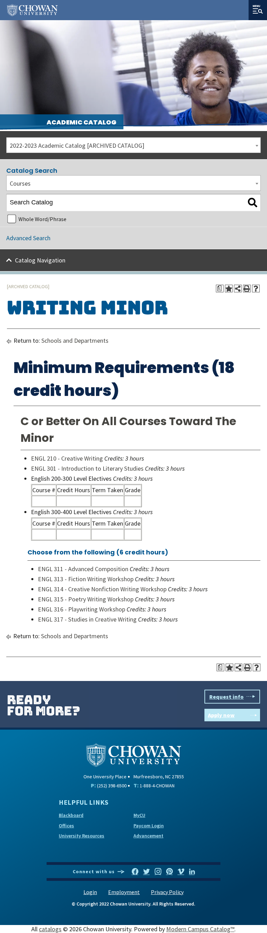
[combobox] (133, 145)
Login (90, 892)
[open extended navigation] (258, 10)
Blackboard (71, 815)
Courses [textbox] (20, 183)
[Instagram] (158, 872)
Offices (66, 825)
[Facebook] (135, 872)
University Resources (81, 836)
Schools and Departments (74, 340)
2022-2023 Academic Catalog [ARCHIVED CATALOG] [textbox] (77, 145)
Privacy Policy (167, 892)
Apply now (221, 715)
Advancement (148, 836)
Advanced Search (28, 238)
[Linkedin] (192, 872)
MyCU (139, 815)
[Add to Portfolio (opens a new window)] (229, 288)
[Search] (252, 202)
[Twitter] (146, 872)
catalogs (50, 929)
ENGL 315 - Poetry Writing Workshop (86, 599)
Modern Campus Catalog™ (200, 929)
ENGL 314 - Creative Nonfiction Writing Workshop (102, 589)
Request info (226, 696)
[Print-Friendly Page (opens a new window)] (247, 288)
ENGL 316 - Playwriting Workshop (81, 609)
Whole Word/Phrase (42, 219)
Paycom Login (149, 825)
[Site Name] (32, 10)
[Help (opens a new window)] (256, 288)
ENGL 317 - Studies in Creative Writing (87, 619)
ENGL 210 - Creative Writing (67, 458)
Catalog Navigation (40, 260)
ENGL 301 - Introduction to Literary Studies (87, 468)
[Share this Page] (238, 288)
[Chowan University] (133, 754)
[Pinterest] (169, 872)
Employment (124, 892)
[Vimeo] (181, 872)
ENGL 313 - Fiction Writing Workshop (86, 579)
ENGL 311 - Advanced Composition (83, 569)
